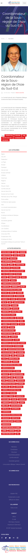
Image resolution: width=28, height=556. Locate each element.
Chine (17, 333)
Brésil (22, 321)
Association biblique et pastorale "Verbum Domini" (13, 243)
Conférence (6, 412)
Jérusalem (5, 418)
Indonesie (5, 140)
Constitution (6, 255)
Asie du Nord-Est (6, 191)
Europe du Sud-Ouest (7, 194)
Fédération (9, 135)
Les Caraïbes (5, 228)
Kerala (18, 421)
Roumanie (11, 380)
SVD (12, 386)
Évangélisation (7, 346)
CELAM (3, 156)
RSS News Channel (14, 522)
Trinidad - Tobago (7, 396)
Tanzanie (19, 293)
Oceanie (12, 299)
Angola (13, 280)
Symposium (18, 386)
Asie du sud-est (7, 137)
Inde (13, 355)
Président (4, 167)
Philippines (5, 305)
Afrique (3, 223)
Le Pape (3, 162)
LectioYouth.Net (18, 271)
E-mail (14, 519)
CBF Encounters (16, 405)
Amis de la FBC (5, 234)
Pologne (5, 377)
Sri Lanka (5, 386)
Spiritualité (15, 418)
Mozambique (15, 408)
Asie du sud (20, 380)
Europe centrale (5, 172)
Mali (18, 433)
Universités (19, 396)
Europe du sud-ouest (9, 383)
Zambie (4, 430)
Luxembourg (6, 361)
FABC (3, 349)
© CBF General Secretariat (14, 528)
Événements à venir (14, 497)
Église (3, 154)
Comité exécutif (5, 188)
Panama (17, 371)
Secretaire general (14, 461)
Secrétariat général (6, 220)
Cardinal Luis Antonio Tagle (11, 390)
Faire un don (14, 507)
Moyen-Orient (5, 186)
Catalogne (13, 324)
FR (24, 3)
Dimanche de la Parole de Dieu (11, 415)
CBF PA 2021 (5, 408)
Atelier (14, 399)
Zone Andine (6, 308)
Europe (3, 164)
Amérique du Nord (6, 239)
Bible (11, 264)
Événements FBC (6, 236)
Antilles (15, 308)
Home (2, 38)
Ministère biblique (8, 433)
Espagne (20, 383)
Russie (22, 402)
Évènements (18, 346)
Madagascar (6, 424)
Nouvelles (11, 38)
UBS (18, 430)
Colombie (5, 336)
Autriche (14, 402)
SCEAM (4, 277)
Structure (14, 452)
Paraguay (5, 374)
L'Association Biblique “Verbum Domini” (14, 464)
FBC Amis (4, 327)
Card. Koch (13, 258)
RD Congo (16, 267)
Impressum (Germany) (14, 524)
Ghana (17, 277)
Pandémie (22, 252)
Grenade (12, 430)
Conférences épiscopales (8, 202)
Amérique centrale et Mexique (9, 215)
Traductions (20, 264)
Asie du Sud (4, 170)
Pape (11, 377)
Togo (4, 274)
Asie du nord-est (7, 371)
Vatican (3, 183)
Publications (6, 267)
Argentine (5, 311)
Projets (18, 274)
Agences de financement (15, 349)
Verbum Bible (6, 271)
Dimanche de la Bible (8, 314)
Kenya (24, 277)
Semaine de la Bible (8, 318)
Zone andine (4, 199)
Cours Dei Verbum (7, 296)
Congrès (14, 305)
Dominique (5, 343)
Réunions (5, 280)
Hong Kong (5, 355)
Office (14, 516)
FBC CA (22, 324)
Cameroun (5, 402)
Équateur (14, 343)
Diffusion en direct (14, 499)
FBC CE (4, 302)
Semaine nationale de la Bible (11, 289)
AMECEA (12, 293)
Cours (17, 340)
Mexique (15, 361)
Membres (5, 299)
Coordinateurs (19, 137)
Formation (5, 286)
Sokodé (10, 274)
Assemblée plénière (17, 374)
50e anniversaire (7, 261)
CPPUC (16, 255)
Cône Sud (4, 178)
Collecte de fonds (8, 352)
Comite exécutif (14, 457)
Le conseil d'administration (8, 207)
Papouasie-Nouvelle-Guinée (11, 427)
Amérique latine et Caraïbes (9, 231)
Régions (17, 135)
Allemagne (20, 352)
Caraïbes (5, 324)
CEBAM (3, 175)
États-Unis (5, 399)
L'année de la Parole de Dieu (10, 283)
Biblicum (19, 318)
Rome (3, 212)
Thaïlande (12, 393)
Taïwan (4, 393)
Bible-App (5, 405)
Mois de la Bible (16, 311)
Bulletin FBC (14, 493)
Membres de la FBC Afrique (9, 196)
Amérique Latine (13, 358)
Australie (21, 299)
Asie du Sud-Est (20, 92)
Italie (4, 358)
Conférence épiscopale (9, 321)
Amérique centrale (8, 330)
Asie (24, 135)
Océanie (3, 218)
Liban (15, 252)
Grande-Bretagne (8, 421)
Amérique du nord (8, 368)
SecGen (4, 293)
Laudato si (22, 399)
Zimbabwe (15, 286)
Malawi (22, 286)
